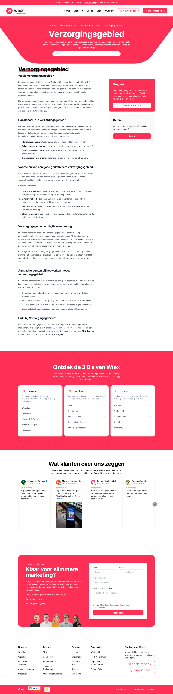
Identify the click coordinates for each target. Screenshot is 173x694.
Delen (132, 136)
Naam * (96, 567)
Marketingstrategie (90, 25)
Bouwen (22, 647)
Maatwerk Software (22, 663)
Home (67, 11)
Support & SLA (76, 663)
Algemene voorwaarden (97, 663)
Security (75, 669)
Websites (22, 652)
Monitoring (76, 674)
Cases (90, 11)
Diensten (78, 11)
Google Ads (48, 657)
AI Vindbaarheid (50, 661)
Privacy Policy (97, 669)
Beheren (76, 647)
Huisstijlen (22, 674)
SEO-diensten (88, 331)
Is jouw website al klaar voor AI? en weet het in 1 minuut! (86, 2)
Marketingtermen (68, 25)
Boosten (47, 647)
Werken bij (95, 652)
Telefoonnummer (99, 578)
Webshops (23, 657)
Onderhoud (76, 657)
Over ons (110, 11)
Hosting (75, 652)
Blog (99, 11)
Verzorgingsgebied (113, 25)
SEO (45, 652)
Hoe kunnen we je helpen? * (103, 588)
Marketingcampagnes (52, 674)
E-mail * (122, 567)
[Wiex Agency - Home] (16, 11)
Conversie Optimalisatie (48, 667)
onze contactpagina (54, 334)
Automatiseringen (26, 669)
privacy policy (117, 605)
